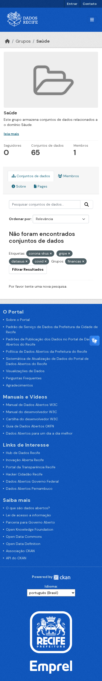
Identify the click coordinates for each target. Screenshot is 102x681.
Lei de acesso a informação (28, 515)
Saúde (43, 41)
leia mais (11, 134)
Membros (70, 176)
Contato (90, 4)
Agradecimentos (19, 385)
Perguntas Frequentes (24, 378)
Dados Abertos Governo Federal (32, 481)
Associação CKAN (20, 551)
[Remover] (51, 253)
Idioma (51, 586)
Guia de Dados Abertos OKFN (30, 426)
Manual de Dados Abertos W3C (31, 404)
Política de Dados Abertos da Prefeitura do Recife (46, 351)
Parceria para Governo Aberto (30, 522)
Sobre (20, 186)
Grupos (23, 41)
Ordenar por (20, 219)
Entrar (72, 4)
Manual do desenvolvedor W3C (31, 412)
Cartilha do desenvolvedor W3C (32, 419)
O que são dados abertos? (28, 508)
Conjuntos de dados (33, 176)
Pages (42, 186)
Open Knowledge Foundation (29, 529)
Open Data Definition (23, 543)
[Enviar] (86, 204)
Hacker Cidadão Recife (24, 474)
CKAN (61, 577)
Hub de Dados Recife (23, 453)
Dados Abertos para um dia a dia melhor (39, 433)
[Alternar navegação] (92, 19)
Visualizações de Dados (25, 371)
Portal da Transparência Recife (30, 467)
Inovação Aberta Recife (25, 460)
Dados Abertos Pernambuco (29, 488)
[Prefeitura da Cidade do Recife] (51, 632)
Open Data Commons (24, 536)
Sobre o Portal (18, 319)
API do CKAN (16, 558)
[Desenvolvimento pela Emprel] (51, 666)
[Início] (7, 41)
